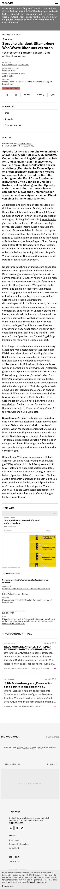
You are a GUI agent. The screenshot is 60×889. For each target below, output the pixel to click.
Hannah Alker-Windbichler (26, 706)
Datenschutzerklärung (37, 882)
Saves (25, 94)
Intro (6, 112)
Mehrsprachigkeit (11, 88)
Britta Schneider (9, 64)
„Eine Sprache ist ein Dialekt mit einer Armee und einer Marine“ (29, 400)
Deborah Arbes (8, 70)
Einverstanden (8, 886)
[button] (56, 3)
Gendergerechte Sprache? (55, 706)
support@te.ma (16, 822)
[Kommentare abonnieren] (16, 95)
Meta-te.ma (55, 668)
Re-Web (8, 119)
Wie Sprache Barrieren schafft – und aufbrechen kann (26, 588)
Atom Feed (14, 848)
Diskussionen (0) (12, 125)
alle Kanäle (14, 861)
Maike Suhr (23, 668)
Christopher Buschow (39, 668)
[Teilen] (6, 95)
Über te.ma (14, 840)
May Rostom (23, 64)
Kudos (39, 94)
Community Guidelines (19, 844)
